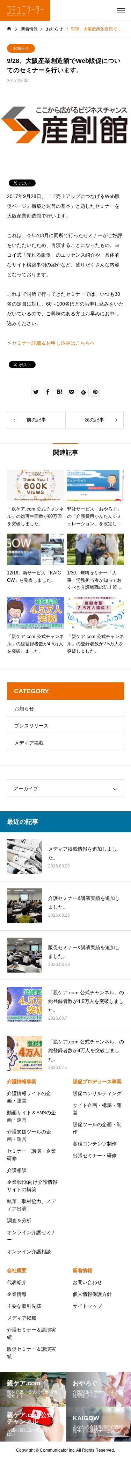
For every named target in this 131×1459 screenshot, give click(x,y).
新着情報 (82, 1270)
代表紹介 (17, 1282)
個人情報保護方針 (92, 1294)
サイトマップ (87, 1306)
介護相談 (17, 1170)
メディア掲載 (29, 743)
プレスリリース (31, 725)
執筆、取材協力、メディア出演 (31, 1204)
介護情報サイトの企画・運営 (29, 1097)
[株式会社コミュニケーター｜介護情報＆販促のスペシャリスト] (25, 10)
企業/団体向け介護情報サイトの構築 (32, 1185)
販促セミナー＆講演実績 (31, 1352)
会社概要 (17, 1270)
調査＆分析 (19, 1220)
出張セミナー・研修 (95, 1155)
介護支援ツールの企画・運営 (29, 1135)
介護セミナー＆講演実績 (31, 1333)
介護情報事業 (21, 1081)
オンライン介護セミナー (31, 1236)
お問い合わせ (87, 1282)
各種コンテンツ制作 (95, 1143)
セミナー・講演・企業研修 (31, 1154)
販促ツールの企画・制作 (97, 1128)
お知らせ (21, 48)
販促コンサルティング (97, 1093)
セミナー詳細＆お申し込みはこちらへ (53, 343)
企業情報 (17, 1294)
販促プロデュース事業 (97, 1081)
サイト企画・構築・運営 (97, 1108)
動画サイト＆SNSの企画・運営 (31, 1116)
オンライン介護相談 (29, 1251)
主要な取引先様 (24, 1306)
